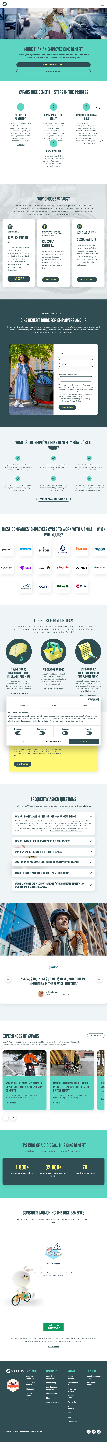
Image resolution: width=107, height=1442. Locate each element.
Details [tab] (53, 705)
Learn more (53, 1347)
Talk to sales (30, 1389)
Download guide (53, 71)
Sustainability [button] (87, 279)
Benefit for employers (30, 1377)
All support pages (91, 1384)
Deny (23, 741)
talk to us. (86, 806)
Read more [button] (51, 279)
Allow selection (53, 741)
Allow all (84, 741)
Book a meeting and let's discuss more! (66, 831)
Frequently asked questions (53, 499)
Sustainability (73, 1384)
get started (22, 764)
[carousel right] (99, 980)
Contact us (72, 1422)
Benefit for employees (50, 1377)
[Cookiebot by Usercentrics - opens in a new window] (90, 699)
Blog (48, 1398)
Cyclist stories (52, 1393)
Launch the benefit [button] (18, 278)
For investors (71, 1407)
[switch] (42, 733)
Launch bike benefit (30, 1384)
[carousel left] (8, 980)
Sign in (28, 1400)
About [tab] (85, 705)
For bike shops (71, 1396)
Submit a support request (94, 1377)
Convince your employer (52, 1388)
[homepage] (5, 4)
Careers (71, 1413)
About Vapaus (71, 1377)
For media (72, 1402)
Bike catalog (51, 1383)
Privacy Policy (36, 1431)
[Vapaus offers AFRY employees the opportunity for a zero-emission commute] (24, 1080)
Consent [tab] (22, 705)
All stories (96, 1036)
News (70, 1417)
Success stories (29, 1394)
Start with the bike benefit (53, 65)
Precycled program (72, 1390)
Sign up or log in (52, 1402)
